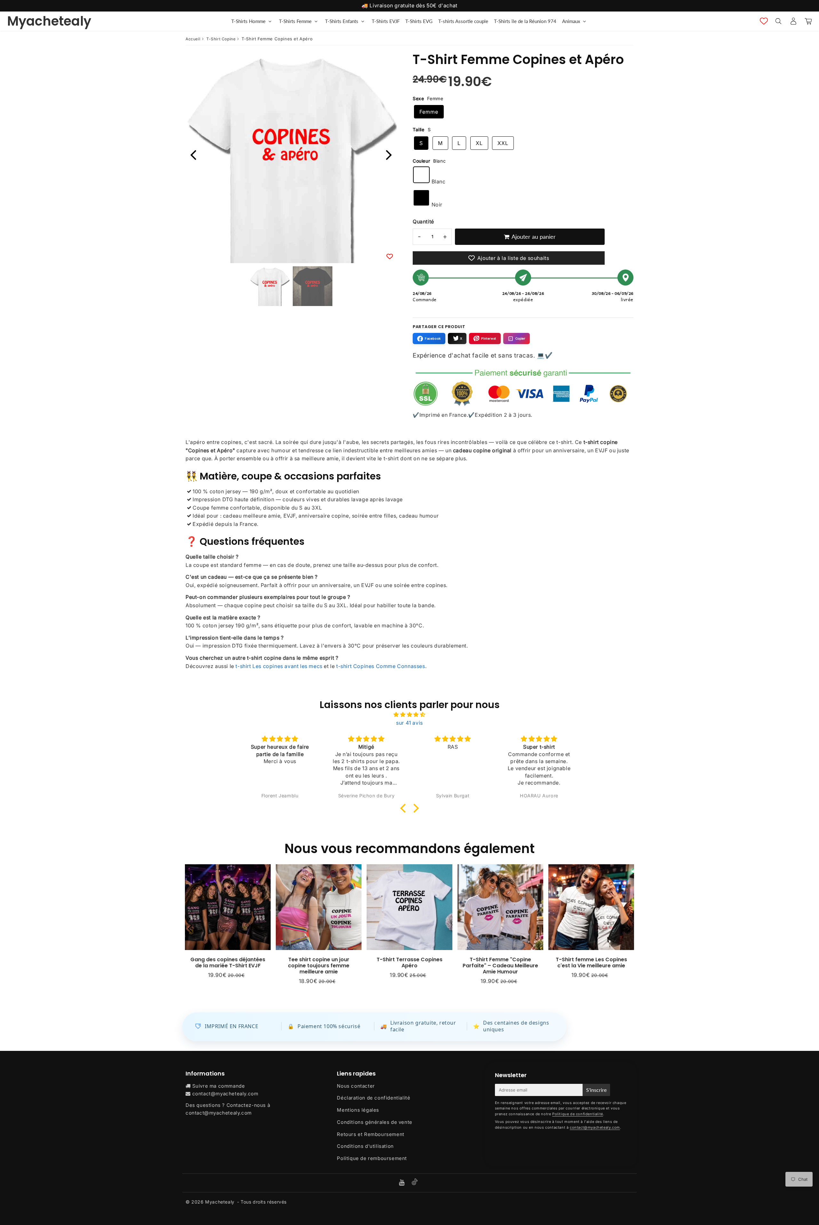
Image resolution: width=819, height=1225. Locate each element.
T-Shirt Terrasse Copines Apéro (409, 962)
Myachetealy (49, 21)
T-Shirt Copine (220, 38)
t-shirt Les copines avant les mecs (278, 666)
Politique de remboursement (372, 1158)
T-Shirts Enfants (341, 21)
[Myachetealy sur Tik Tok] (414, 1183)
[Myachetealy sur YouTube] (402, 1183)
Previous (193, 154)
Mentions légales (358, 1110)
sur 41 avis (409, 723)
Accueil (193, 38)
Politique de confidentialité (577, 1114)
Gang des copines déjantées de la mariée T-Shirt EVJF (227, 962)
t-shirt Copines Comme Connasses (380, 666)
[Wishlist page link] (764, 21)
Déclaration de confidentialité (373, 1098)
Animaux (571, 21)
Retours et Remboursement (370, 1134)
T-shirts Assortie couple (463, 21)
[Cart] (808, 21)
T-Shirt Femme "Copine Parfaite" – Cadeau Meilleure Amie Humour (500, 965)
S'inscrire (596, 1090)
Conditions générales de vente (374, 1122)
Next (389, 154)
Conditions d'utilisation (365, 1146)
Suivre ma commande (218, 1086)
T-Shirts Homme (248, 21)
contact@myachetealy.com (225, 1094)
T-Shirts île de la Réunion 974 (525, 21)
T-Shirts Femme (295, 21)
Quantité (423, 221)
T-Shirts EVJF (386, 21)
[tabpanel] (269, 286)
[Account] (793, 21)
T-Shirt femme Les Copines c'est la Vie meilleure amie (591, 962)
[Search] (778, 21)
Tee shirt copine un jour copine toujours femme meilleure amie (318, 965)
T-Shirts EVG (419, 21)
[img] (409, 715)
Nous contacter (356, 1086)
